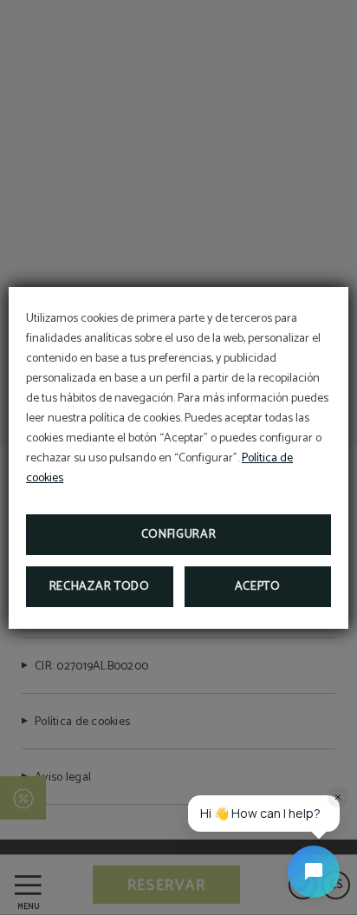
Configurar (179, 535)
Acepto (258, 587)
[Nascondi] (338, 797)
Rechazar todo (99, 587)
